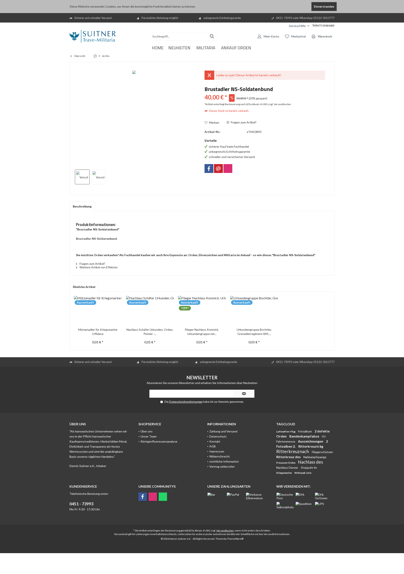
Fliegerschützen (322, 452)
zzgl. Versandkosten (279, 104)
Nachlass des (310, 461)
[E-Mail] (218, 168)
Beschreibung (82, 206)
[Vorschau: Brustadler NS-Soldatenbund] (82, 177)
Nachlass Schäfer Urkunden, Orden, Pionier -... (149, 332)
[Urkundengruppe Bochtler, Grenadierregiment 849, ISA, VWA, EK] (254, 310)
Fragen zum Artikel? (243, 122)
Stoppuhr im (309, 467)
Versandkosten (225, 530)
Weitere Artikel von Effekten (98, 267)
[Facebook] (209, 168)
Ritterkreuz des (288, 457)
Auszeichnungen (311, 441)
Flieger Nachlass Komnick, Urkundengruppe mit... (202, 332)
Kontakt (214, 441)
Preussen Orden (286, 462)
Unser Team (149, 436)
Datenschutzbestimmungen (186, 401)
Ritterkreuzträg (310, 446)
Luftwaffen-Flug (286, 431)
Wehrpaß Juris (302, 472)
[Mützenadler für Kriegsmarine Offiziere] (98, 310)
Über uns (147, 431)
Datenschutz (217, 436)
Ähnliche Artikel (84, 287)
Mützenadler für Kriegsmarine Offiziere (97, 332)
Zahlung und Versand (223, 431)
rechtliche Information (224, 461)
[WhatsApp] (163, 496)
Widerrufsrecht (219, 456)
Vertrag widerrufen (222, 466)
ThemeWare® (235, 538)
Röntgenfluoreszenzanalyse (159, 441)
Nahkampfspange (314, 457)
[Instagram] (227, 168)
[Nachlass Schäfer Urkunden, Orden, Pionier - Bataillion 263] (150, 310)
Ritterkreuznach (293, 451)
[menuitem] (282, 25)
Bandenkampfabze (304, 436)
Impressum (216, 451)
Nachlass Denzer (287, 467)
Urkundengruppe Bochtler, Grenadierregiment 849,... (254, 332)
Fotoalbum (305, 431)
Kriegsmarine (284, 472)
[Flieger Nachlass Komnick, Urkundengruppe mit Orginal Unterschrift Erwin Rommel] (202, 310)
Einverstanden (324, 6)
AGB (212, 446)
